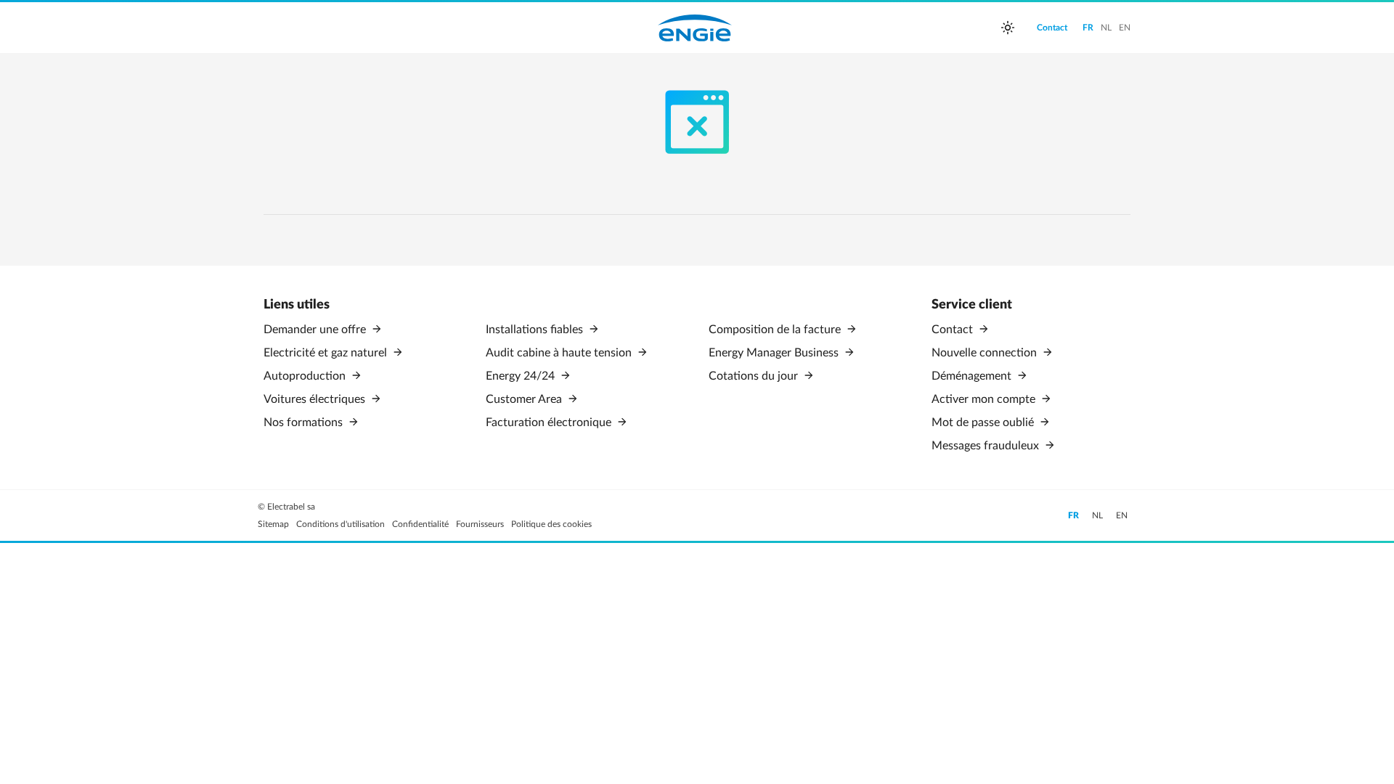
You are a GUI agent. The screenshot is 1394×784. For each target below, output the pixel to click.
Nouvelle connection (986, 353)
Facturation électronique (550, 422)
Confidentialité (420, 524)
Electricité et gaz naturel (327, 353)
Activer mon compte (985, 399)
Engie (695, 27)
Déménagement (973, 376)
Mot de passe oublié (984, 422)
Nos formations (305, 422)
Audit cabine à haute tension (560, 353)
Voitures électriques (316, 399)
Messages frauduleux (987, 446)
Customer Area (525, 399)
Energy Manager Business (775, 353)
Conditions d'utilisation (340, 524)
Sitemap (273, 524)
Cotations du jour (755, 376)
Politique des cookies (551, 524)
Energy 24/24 (522, 376)
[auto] (1007, 27)
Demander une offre (316, 329)
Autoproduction (306, 376)
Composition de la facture (776, 329)
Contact (954, 329)
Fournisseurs (480, 524)
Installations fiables (536, 329)
